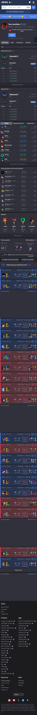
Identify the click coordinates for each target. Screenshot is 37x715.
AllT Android (22, 625)
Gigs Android (22, 635)
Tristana (7, 149)
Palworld (3, 625)
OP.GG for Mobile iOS (24, 623)
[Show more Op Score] (35, 255)
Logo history (4, 614)
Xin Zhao (7, 131)
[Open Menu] (33, 2)
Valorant (3, 630)
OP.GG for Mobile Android (25, 621)
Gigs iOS (20, 637)
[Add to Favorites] (28, 24)
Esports (3, 669)
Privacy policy (5, 680)
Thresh (7, 154)
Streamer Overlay (6, 673)
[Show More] (10, 2)
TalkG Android (22, 639)
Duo (2, 664)
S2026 (6, 123)
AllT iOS (20, 628)
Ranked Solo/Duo (18, 123)
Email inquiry (5, 687)
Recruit (20, 685)
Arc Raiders (4, 644)
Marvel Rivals (5, 641)
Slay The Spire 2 (6, 646)
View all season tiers (17, 84)
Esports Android (23, 644)
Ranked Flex (30, 123)
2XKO (2, 655)
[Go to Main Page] (5, 2)
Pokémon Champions (7, 628)
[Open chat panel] (35, 40)
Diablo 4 (3, 653)
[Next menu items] (27, 16)
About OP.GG (5, 607)
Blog (2, 611)
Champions (6, 16)
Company (4, 609)
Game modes (18, 16)
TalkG (2, 666)
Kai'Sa (6, 136)
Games (3, 662)
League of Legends (7, 621)
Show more (18, 570)
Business (21, 680)
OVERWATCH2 (5, 637)
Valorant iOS (22, 632)
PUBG (3, 632)
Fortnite (3, 650)
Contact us (4, 690)
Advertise (21, 683)
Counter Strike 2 (6, 648)
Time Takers (5, 657)
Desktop (3, 660)
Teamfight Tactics (6, 623)
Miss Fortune (8, 145)
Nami (6, 159)
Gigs (2, 671)
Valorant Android (23, 630)
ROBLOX (3, 635)
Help (2, 685)
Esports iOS (21, 646)
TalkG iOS (21, 641)
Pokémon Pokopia (6, 639)
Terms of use (5, 683)
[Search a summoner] (28, 7)
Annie (6, 140)
